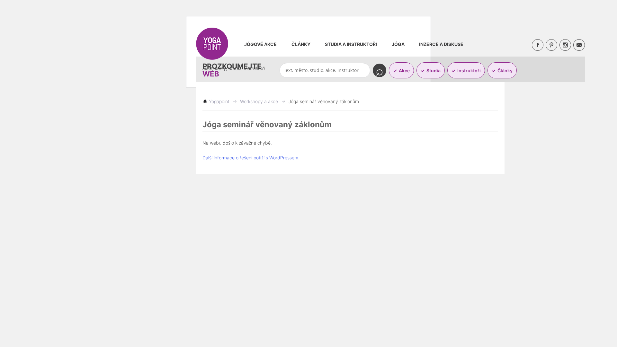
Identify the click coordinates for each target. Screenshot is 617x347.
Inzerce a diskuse (441, 44)
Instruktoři (469, 70)
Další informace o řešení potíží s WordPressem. (251, 157)
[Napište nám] (579, 45)
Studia (433, 70)
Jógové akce (260, 44)
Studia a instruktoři (351, 44)
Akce (404, 70)
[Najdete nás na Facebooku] (537, 45)
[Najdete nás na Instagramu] (565, 45)
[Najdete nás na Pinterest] (551, 45)
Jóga (398, 44)
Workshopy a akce (259, 101)
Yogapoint (219, 101)
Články (300, 44)
